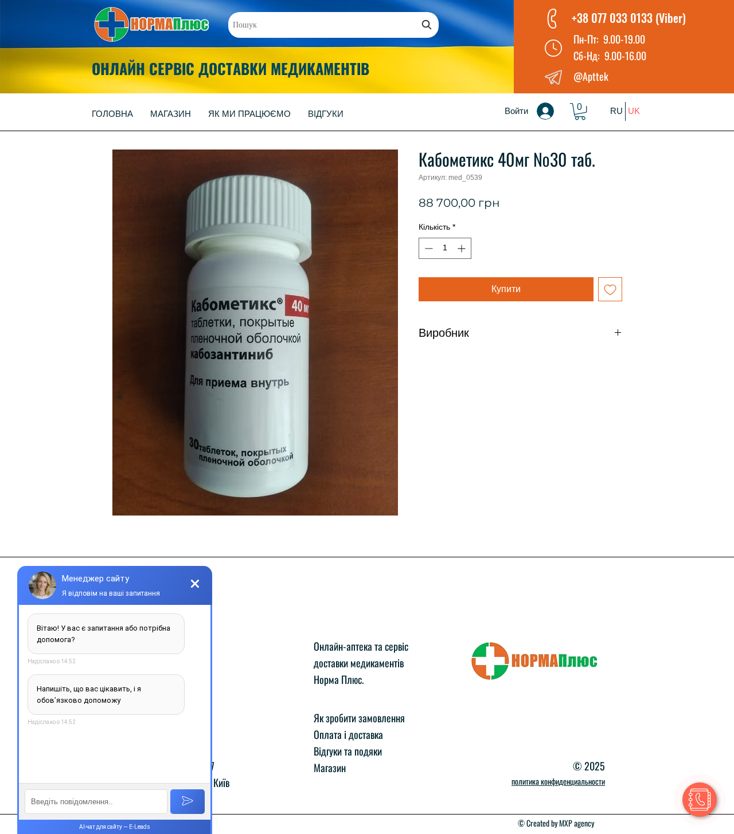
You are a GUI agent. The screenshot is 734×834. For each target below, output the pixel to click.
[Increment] (462, 248)
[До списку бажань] (610, 289)
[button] (580, 111)
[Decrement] (427, 248)
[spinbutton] (445, 248)
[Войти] (553, 111)
